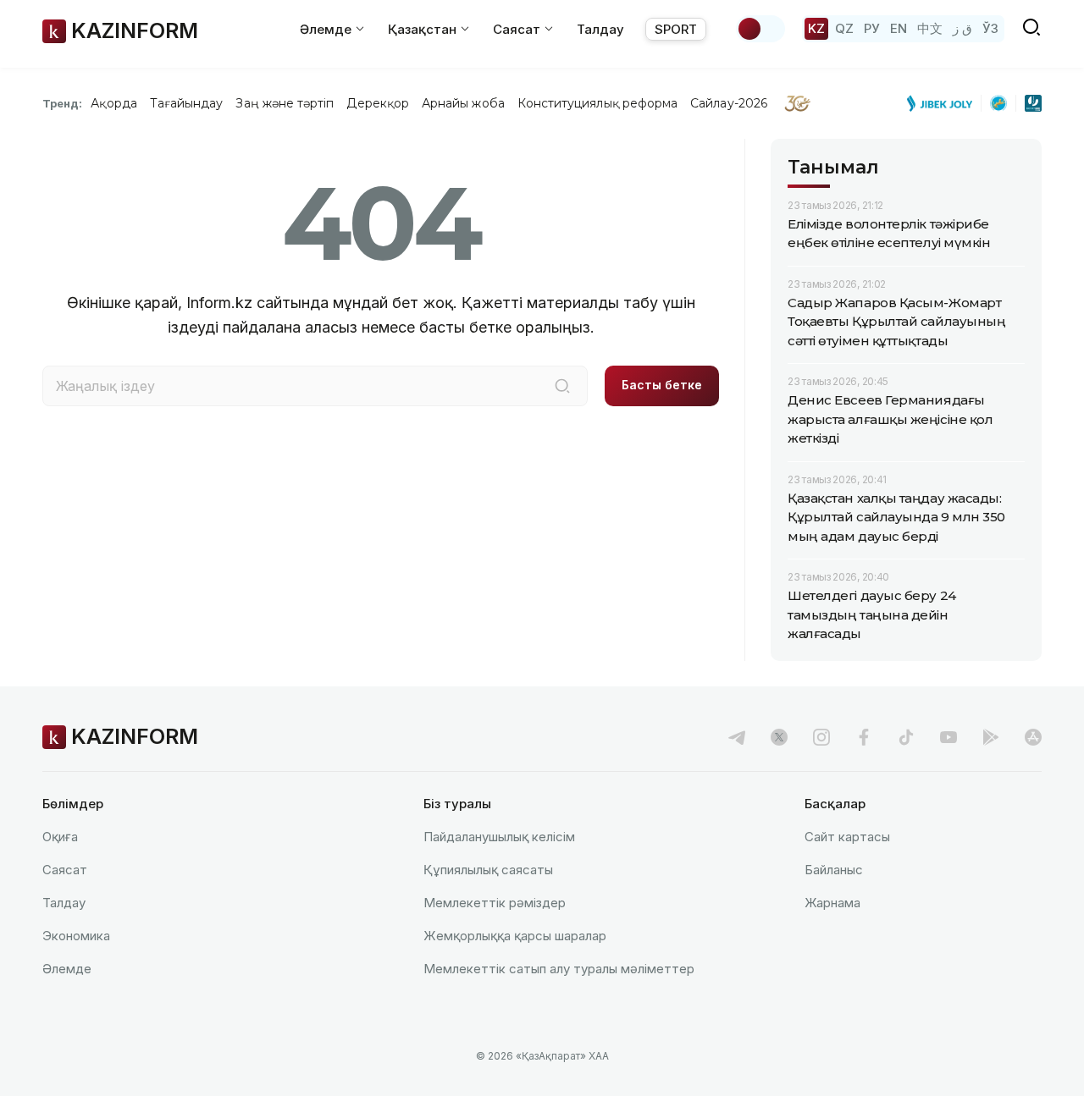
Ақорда (113, 103)
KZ (816, 28)
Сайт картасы (847, 837)
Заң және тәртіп (284, 103)
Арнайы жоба (463, 103)
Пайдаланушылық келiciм (499, 837)
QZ (844, 28)
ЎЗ (990, 28)
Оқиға (60, 837)
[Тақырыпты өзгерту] (760, 28)
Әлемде (66, 969)
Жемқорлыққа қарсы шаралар (514, 936)
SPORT (676, 29)
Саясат (64, 870)
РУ (872, 28)
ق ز (962, 28)
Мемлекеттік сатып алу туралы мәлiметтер (558, 969)
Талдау (600, 29)
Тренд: (62, 103)
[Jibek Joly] (944, 103)
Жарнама (832, 903)
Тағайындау (187, 103)
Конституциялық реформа (597, 103)
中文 (930, 28)
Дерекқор (377, 103)
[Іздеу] (562, 385)
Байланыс (834, 870)
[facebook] (863, 737)
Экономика (76, 936)
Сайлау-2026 (728, 103)
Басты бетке (662, 384)
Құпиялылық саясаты (488, 870)
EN (898, 28)
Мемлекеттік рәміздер (494, 903)
